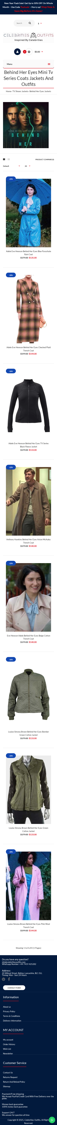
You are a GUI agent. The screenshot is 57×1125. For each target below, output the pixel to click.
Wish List (7, 1049)
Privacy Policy (9, 1011)
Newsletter (8, 1053)
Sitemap (6, 1086)
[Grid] (4, 159)
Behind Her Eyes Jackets (40, 91)
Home (8, 91)
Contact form (14, 988)
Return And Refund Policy (14, 1082)
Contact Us (8, 1072)
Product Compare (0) (44, 159)
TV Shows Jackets (20, 91)
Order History (9, 1044)
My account (8, 1039)
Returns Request (10, 1077)
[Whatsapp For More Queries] (52, 1120)
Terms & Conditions (11, 1016)
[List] (9, 159)
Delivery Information (12, 1020)
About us (7, 1007)
